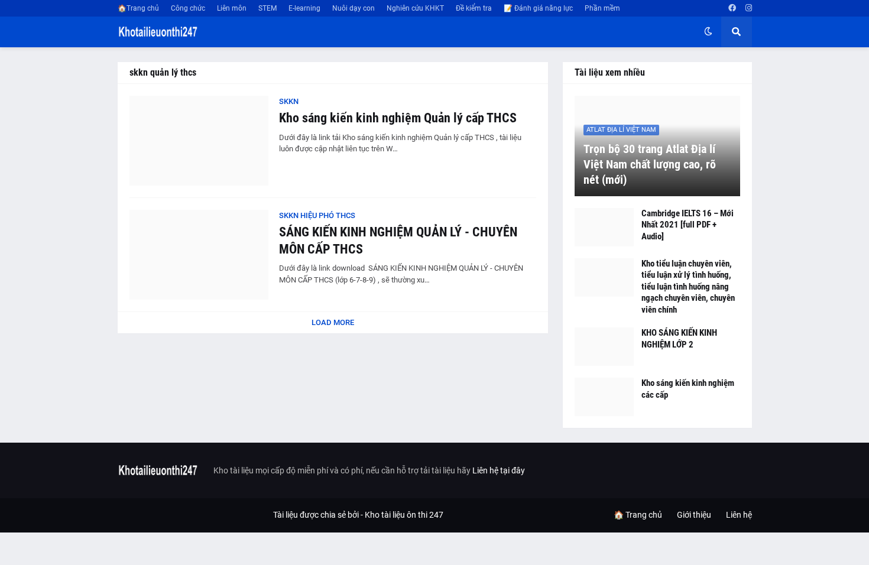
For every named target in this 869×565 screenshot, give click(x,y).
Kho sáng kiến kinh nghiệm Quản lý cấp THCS (398, 118)
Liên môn (232, 8)
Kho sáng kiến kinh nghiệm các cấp (687, 389)
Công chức (188, 8)
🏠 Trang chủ (638, 514)
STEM (267, 8)
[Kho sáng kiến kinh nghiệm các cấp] (604, 397)
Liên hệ (739, 514)
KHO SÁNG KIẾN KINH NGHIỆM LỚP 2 (679, 338)
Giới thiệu (694, 514)
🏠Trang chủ (138, 8)
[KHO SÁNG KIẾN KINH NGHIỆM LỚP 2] (604, 346)
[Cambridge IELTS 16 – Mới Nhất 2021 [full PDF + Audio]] (604, 227)
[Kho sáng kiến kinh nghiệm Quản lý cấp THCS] (198, 141)
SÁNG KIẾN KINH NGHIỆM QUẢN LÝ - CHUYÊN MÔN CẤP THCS (398, 240)
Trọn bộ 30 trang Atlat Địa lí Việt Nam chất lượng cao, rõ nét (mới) (649, 164)
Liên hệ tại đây (498, 470)
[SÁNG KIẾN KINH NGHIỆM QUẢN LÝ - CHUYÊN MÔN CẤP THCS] (198, 255)
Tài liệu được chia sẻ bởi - (319, 514)
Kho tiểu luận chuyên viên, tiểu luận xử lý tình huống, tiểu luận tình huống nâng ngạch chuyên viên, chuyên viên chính (688, 286)
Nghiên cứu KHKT (415, 8)
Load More (333, 322)
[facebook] (732, 8)
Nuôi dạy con (353, 8)
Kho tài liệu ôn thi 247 (404, 514)
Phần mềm (602, 8)
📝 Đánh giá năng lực (538, 8)
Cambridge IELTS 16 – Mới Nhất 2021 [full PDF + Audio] (687, 225)
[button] (708, 32)
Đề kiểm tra (474, 8)
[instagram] (748, 8)
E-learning (304, 8)
